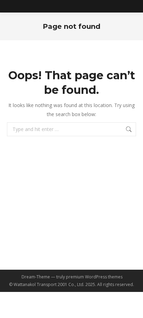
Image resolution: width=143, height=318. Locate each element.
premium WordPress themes (94, 277)
